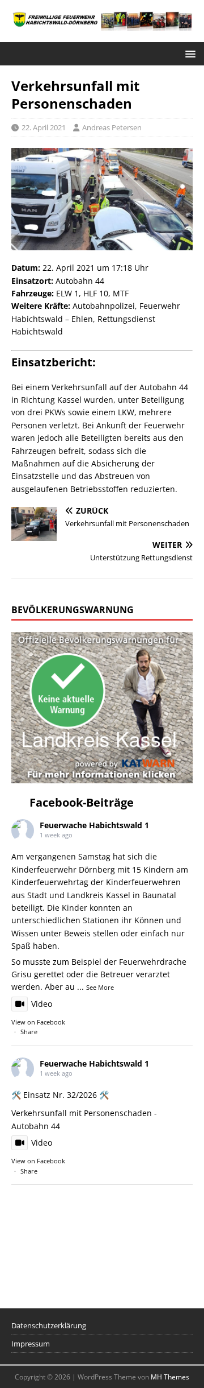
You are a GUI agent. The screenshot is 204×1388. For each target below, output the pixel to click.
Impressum (30, 1344)
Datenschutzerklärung (48, 1325)
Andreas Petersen (112, 127)
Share (28, 1031)
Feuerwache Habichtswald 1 (94, 825)
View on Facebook (38, 1022)
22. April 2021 (44, 127)
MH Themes (170, 1377)
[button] (188, 53)
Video (41, 1003)
